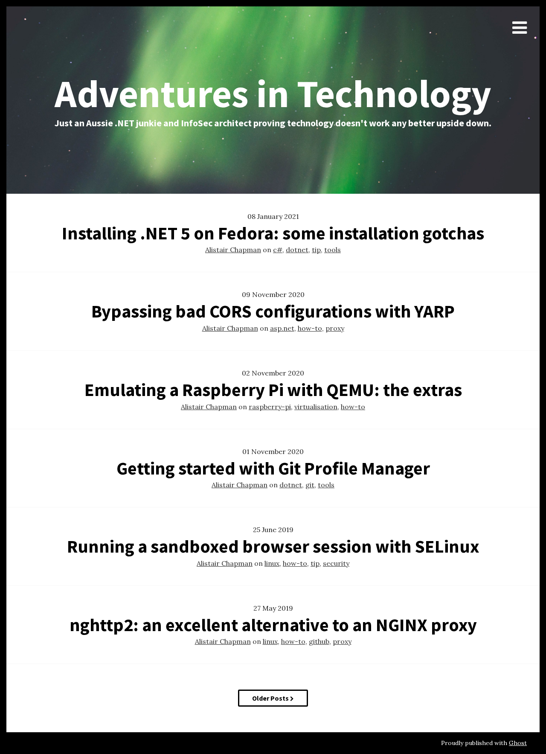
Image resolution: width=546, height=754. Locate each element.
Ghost (518, 743)
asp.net (282, 328)
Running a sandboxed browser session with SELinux (273, 546)
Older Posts (271, 698)
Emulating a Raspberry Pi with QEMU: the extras (273, 389)
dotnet (297, 249)
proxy (334, 328)
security (336, 563)
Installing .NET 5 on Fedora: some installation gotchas (273, 233)
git (309, 484)
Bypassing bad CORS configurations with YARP (273, 311)
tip (316, 249)
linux (271, 563)
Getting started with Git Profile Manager (273, 468)
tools (332, 249)
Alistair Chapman (233, 249)
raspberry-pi (270, 406)
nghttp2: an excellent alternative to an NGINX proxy (273, 625)
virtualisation (315, 406)
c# (277, 249)
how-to (310, 328)
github (319, 641)
